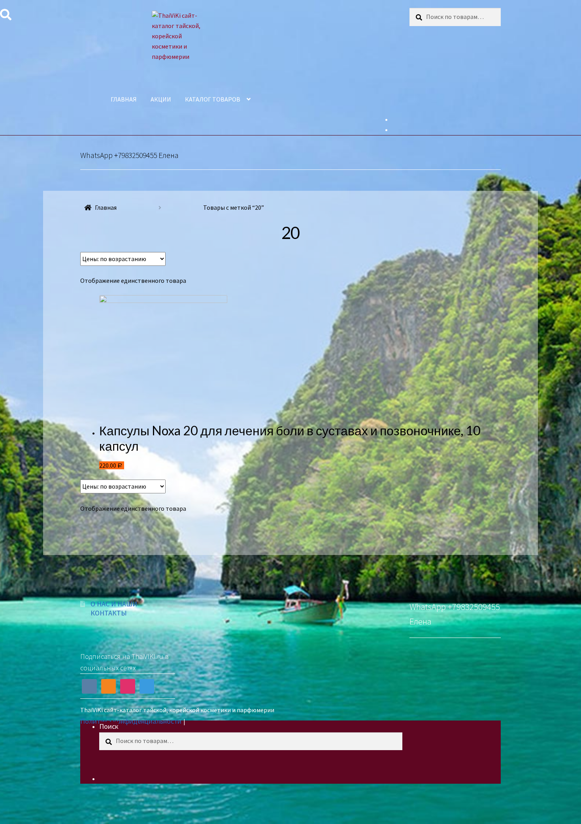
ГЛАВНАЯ (124, 99)
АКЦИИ (161, 99)
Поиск (109, 726)
